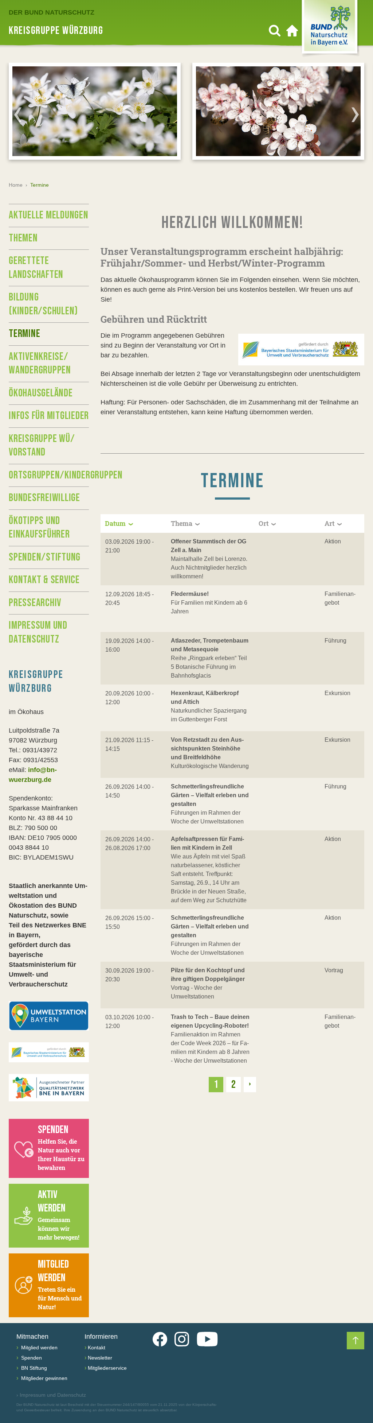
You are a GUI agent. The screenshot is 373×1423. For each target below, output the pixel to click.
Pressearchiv (35, 602)
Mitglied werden (39, 1347)
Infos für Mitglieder (49, 415)
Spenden (31, 1358)
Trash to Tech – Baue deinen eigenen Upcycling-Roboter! (210, 1021)
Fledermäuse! (190, 594)
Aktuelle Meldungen (49, 215)
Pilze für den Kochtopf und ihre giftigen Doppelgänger (208, 974)
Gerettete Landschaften (36, 267)
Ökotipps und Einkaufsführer (39, 527)
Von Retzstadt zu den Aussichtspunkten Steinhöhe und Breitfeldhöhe (207, 748)
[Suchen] (274, 30)
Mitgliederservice (107, 1368)
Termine (24, 333)
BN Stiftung (33, 1368)
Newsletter (100, 1358)
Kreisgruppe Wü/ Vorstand (42, 445)
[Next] (355, 114)
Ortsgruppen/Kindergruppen (49, 475)
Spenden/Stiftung (45, 557)
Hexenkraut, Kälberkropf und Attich (205, 697)
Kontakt (96, 1347)
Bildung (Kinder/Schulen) (43, 304)
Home (16, 185)
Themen (23, 238)
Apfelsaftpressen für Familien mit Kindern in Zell (207, 843)
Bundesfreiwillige (44, 497)
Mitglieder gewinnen (43, 1378)
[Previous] (18, 114)
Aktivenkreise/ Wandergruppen (40, 363)
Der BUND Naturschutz (51, 12)
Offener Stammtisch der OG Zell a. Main (208, 545)
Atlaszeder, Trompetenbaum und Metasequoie (209, 644)
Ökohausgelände (41, 393)
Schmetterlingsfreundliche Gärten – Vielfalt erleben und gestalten (210, 795)
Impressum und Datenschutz (38, 632)
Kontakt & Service (44, 579)
